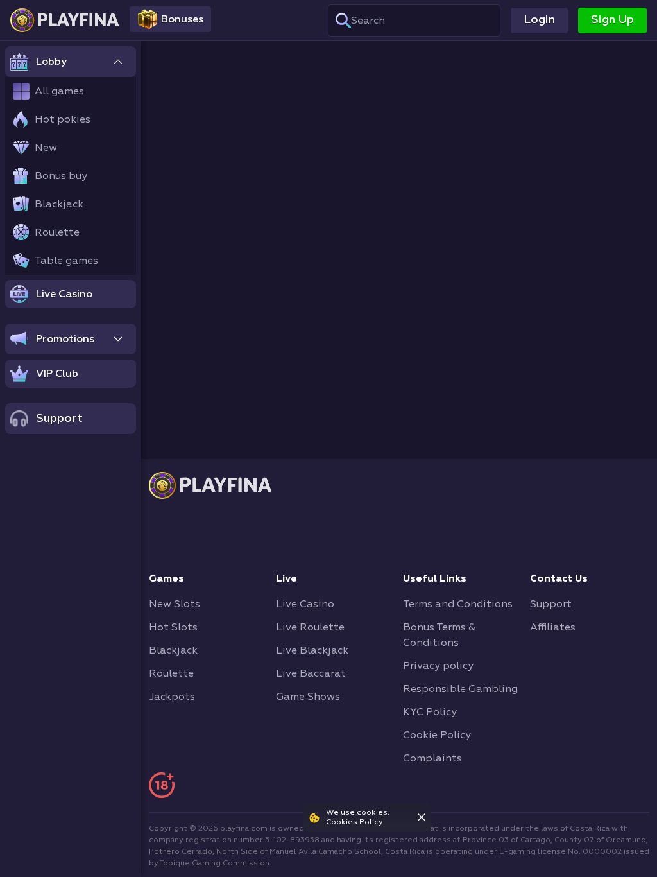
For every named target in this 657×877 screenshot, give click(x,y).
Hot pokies (62, 119)
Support (59, 418)
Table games (66, 260)
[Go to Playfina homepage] (64, 20)
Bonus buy (61, 175)
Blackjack (59, 204)
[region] (70, 459)
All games (59, 91)
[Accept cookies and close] (421, 817)
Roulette (57, 232)
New (46, 147)
